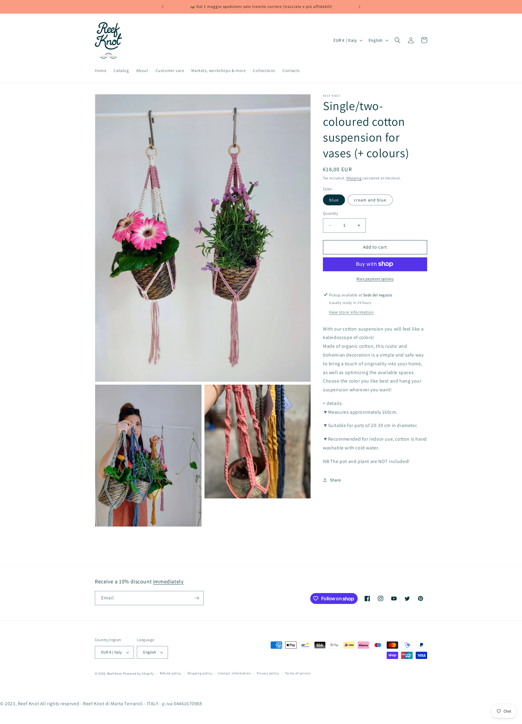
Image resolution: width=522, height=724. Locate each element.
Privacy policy (268, 673)
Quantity (330, 213)
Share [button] (335, 480)
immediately (168, 581)
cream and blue (370, 200)
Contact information (234, 673)
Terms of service (297, 673)
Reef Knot (114, 673)
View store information (351, 312)
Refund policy (170, 673)
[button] (397, 40)
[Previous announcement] (162, 6)
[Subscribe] (196, 598)
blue (334, 200)
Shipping (354, 178)
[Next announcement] (359, 6)
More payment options (375, 278)
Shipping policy (199, 673)
